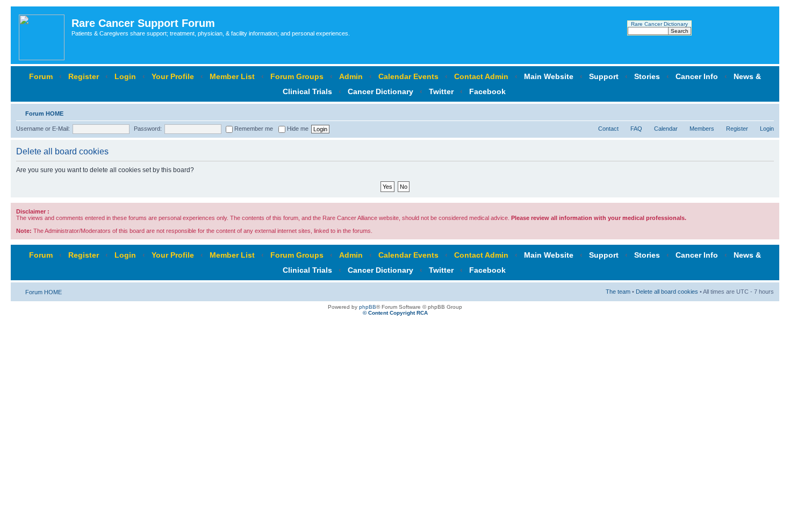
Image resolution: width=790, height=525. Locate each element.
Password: (148, 128)
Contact (608, 128)
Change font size (766, 111)
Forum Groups (297, 76)
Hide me (296, 128)
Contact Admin (481, 76)
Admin (351, 76)
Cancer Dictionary (380, 91)
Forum (41, 76)
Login (125, 76)
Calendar (666, 128)
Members (702, 128)
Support (604, 76)
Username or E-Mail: (43, 128)
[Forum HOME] (42, 35)
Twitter (441, 91)
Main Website (548, 76)
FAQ (636, 128)
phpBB (367, 307)
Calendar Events (408, 76)
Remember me (253, 128)
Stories (647, 76)
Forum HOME (44, 113)
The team (618, 291)
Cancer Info (697, 76)
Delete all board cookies (667, 291)
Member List (232, 76)
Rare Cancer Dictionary (659, 24)
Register (83, 76)
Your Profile (173, 76)
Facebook (487, 91)
